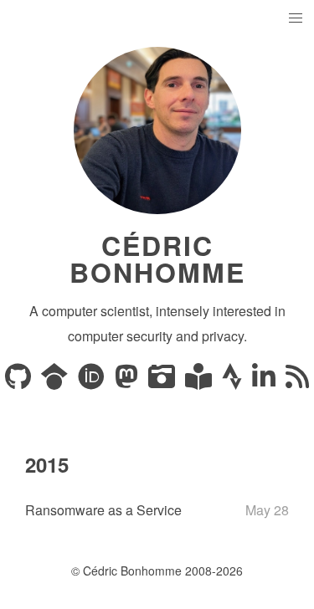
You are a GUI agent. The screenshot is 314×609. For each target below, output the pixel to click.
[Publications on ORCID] (93, 381)
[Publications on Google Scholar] (56, 381)
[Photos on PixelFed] (163, 381)
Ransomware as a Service (103, 509)
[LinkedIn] (265, 381)
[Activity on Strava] (233, 381)
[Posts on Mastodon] (128, 381)
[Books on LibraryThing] (200, 381)
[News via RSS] (297, 381)
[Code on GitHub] (19, 381)
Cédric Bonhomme (157, 258)
